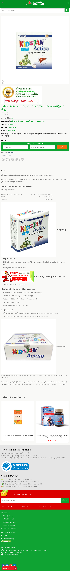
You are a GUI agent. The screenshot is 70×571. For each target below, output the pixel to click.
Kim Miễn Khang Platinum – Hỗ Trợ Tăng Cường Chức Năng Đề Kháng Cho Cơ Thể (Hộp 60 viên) (52, 436)
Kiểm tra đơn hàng (8, 538)
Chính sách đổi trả (8, 519)
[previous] (1, 423)
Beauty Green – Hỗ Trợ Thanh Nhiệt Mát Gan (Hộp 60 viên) (17, 435)
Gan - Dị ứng (10, 152)
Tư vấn (5, 535)
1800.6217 (8, 568)
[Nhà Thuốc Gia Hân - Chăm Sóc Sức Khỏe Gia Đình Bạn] (35, 3)
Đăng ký (64, 500)
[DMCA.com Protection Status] (6, 541)
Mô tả (3, 170)
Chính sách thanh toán (9, 528)
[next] (68, 423)
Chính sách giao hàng (9, 522)
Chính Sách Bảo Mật (9, 525)
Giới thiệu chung (7, 516)
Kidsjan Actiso (7, 155)
